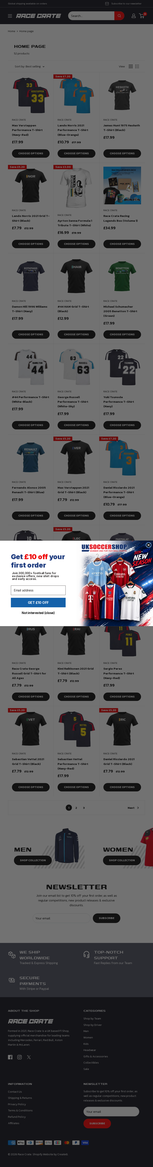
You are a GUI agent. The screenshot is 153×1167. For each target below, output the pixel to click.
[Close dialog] (148, 545)
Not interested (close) (38, 613)
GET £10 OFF (38, 603)
